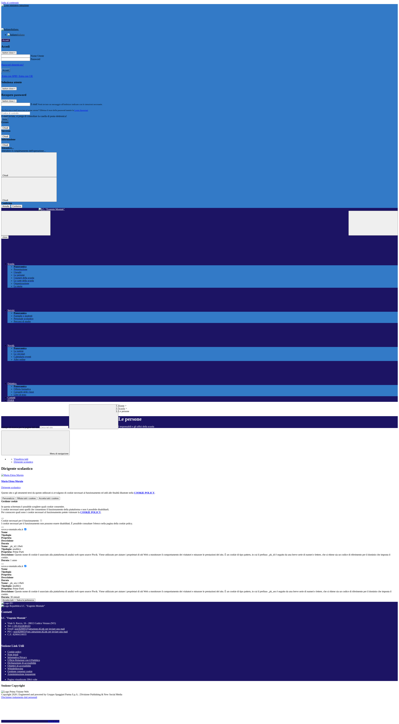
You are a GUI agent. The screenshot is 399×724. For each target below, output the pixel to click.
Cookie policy (14, 651)
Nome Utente (37, 56)
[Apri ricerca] (373, 223)
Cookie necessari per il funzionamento (20, 520)
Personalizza (8, 498)
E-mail (34, 104)
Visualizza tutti (21, 459)
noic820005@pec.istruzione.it (40, 631)
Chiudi (5, 128)
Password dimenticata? (12, 64)
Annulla (5, 206)
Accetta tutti (49, 498)
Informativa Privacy (17, 657)
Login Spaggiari (81, 110)
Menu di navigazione (58, 453)
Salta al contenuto (10, 2)
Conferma (16, 206)
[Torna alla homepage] (199, 209)
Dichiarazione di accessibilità (21, 663)
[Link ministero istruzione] (15, 5)
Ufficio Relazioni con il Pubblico (23, 660)
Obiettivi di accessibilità (19, 665)
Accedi (5, 40)
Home (121, 405)
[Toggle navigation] (25, 223)
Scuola (121, 408)
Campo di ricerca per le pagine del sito (20, 427)
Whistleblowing (15, 668)
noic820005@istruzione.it (39, 629)
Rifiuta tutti (26, 498)
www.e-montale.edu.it (12, 529)
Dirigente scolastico (23, 462)
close (4, 237)
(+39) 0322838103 (21, 626)
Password (35, 59)
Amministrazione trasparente (21, 674)
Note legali (12, 654)
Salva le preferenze (25, 600)
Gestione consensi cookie (19, 671)
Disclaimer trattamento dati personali (19, 697)
